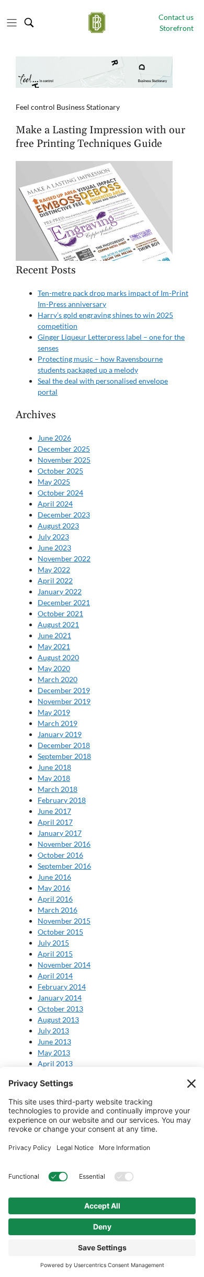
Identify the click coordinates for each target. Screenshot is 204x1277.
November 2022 (64, 558)
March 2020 (57, 679)
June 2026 (54, 437)
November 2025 (64, 459)
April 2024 (55, 503)
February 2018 (62, 800)
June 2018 (54, 767)
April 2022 (55, 580)
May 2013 (54, 1052)
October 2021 (60, 613)
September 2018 (64, 756)
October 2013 (60, 1008)
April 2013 (55, 1063)
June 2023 (54, 547)
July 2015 (53, 942)
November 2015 (64, 920)
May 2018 (54, 778)
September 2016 (64, 865)
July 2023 (53, 536)
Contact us (176, 17)
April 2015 (55, 953)
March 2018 (57, 789)
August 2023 (58, 525)
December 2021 (64, 602)
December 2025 (64, 448)
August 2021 (58, 624)
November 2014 (64, 964)
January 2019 (60, 734)
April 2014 (55, 975)
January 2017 (60, 833)
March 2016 (57, 909)
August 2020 (58, 657)
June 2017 (54, 811)
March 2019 (57, 723)
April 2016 (55, 898)
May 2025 (54, 481)
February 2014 (62, 986)
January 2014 (60, 997)
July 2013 (53, 1030)
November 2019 (64, 701)
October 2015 (60, 931)
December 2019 (64, 690)
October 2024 (60, 492)
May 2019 (54, 712)
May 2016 (54, 887)
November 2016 (64, 843)
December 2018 (64, 745)
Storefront (177, 28)
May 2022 (54, 569)
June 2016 (54, 876)
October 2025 (60, 470)
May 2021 (54, 646)
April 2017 (55, 822)
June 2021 (54, 635)
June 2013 (54, 1041)
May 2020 (54, 668)
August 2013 (58, 1019)
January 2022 (60, 591)
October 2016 (60, 854)
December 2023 (64, 514)
